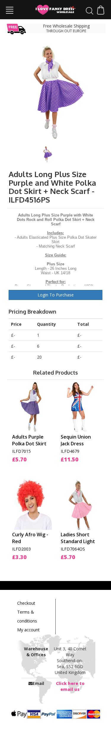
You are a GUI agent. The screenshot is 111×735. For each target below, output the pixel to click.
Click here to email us (70, 686)
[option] (55, 91)
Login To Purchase (56, 295)
